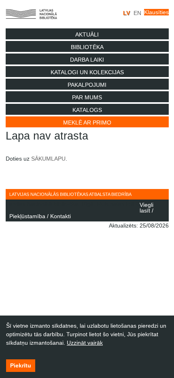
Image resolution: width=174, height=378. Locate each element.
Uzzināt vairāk (85, 342)
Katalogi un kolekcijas (87, 72)
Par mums (87, 97)
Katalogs (87, 110)
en (137, 13)
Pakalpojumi (87, 85)
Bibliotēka (87, 47)
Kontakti (60, 216)
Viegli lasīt (146, 208)
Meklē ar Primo (87, 122)
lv (127, 13)
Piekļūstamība (27, 216)
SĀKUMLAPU (48, 158)
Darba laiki (87, 59)
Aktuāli (87, 34)
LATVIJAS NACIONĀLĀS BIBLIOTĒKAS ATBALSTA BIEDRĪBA (70, 194)
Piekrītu (20, 365)
